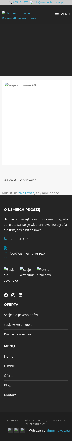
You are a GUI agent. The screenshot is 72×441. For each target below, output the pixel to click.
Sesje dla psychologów (21, 315)
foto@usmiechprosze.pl (49, 2)
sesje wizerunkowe (18, 324)
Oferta (9, 375)
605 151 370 (20, 2)
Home (8, 356)
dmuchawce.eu (58, 430)
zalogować (26, 193)
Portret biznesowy (18, 334)
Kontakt (10, 395)
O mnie (9, 366)
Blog (7, 385)
